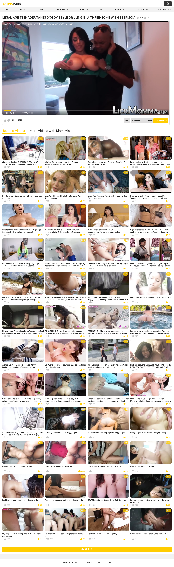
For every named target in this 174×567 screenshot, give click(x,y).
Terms (89, 562)
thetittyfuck (164, 10)
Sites (102, 10)
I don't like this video (8, 120)
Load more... (87, 549)
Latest (21, 10)
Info (127, 121)
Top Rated (40, 10)
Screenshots (137, 121)
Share (149, 121)
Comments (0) (161, 121)
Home (5, 10)
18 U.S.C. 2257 (104, 562)
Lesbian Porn (141, 10)
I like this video (5, 120)
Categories (84, 10)
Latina (12, 3)
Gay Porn (119, 10)
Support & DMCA (71, 562)
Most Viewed (62, 10)
